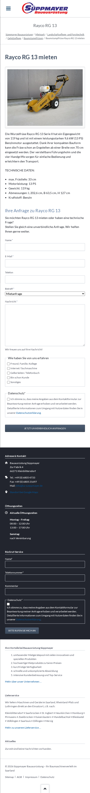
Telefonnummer (14, 572)
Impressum (31, 777)
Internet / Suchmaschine (23, 368)
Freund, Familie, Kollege (23, 363)
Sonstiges (15, 382)
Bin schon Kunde (19, 377)
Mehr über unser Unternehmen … (23, 681)
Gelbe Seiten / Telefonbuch (25, 372)
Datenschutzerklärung (28, 412)
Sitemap (9, 777)
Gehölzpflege (14, 38)
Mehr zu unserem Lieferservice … (23, 727)
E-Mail (10, 256)
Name (10, 240)
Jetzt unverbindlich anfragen (45, 428)
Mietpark (40, 34)
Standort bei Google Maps (24, 492)
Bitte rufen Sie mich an (22, 630)
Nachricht (11, 301)
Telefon (9, 272)
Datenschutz (47, 777)
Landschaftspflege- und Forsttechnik (65, 34)
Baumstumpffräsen (33, 38)
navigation (8, 8)
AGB (19, 777)
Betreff (10, 288)
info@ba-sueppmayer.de (29, 485)
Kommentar (11, 585)
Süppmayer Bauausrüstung (19, 34)
